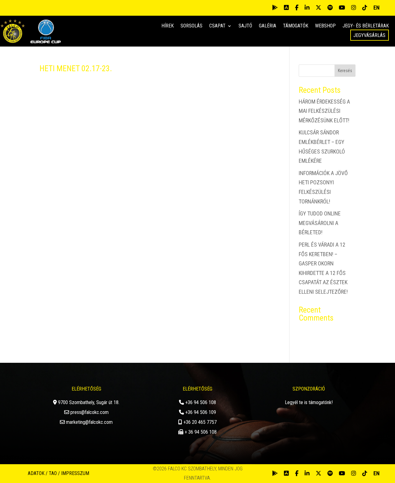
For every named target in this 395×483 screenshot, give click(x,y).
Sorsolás (191, 26)
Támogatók (295, 26)
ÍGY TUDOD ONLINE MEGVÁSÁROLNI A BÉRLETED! (320, 222)
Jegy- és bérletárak (366, 26)
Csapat (217, 26)
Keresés (345, 70)
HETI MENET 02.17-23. (76, 68)
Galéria (267, 26)
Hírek (167, 26)
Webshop (325, 26)
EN (376, 7)
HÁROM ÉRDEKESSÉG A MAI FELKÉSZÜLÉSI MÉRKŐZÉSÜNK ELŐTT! (324, 111)
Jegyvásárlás (369, 35)
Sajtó (245, 26)
